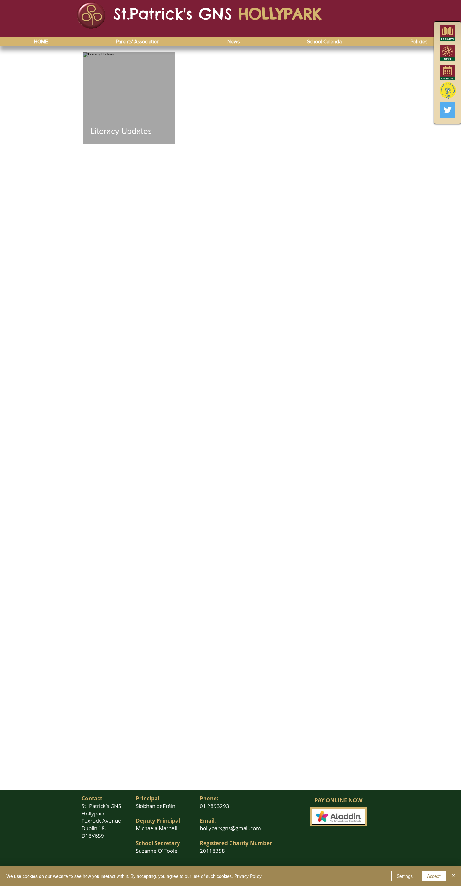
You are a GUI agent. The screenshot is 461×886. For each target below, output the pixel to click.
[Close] (453, 876)
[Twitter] (447, 110)
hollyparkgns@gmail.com (230, 828)
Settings (405, 876)
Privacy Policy (248, 876)
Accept (434, 876)
